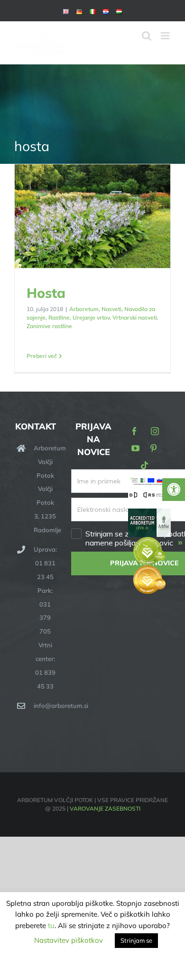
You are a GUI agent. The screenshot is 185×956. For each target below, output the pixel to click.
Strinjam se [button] (136, 940)
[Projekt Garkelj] (149, 482)
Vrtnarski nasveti (134, 317)
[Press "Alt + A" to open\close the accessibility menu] (173, 489)
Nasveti (111, 309)
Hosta (92, 216)
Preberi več (42, 355)
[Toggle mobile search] (146, 36)
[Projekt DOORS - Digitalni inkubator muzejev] (149, 497)
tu (51, 925)
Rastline (59, 317)
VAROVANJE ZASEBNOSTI (105, 808)
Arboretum (84, 309)
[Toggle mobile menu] (166, 36)
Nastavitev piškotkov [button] (68, 940)
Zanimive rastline (49, 326)
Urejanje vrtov (91, 317)
